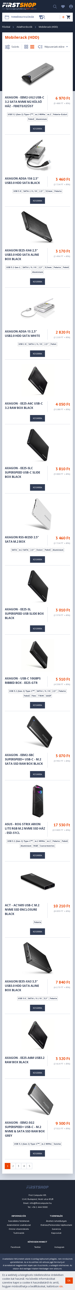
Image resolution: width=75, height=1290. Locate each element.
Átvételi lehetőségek (56, 1221)
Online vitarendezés (19, 1229)
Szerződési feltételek (18, 1221)
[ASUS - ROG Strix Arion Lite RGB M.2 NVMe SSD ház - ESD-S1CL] (37, 801)
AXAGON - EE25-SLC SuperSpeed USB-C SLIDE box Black (22, 472)
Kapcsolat (56, 1233)
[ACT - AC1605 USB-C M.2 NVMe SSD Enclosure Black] (38, 881)
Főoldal (6, 26)
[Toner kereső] (42, 17)
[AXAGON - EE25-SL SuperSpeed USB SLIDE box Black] (37, 586)
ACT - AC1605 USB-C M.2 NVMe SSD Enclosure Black (22, 909)
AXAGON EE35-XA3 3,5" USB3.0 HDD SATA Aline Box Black (22, 985)
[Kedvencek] (61, 6)
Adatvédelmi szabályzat (19, 1225)
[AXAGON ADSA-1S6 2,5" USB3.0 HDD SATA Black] (38, 155)
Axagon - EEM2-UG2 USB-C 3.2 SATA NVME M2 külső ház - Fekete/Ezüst (24, 101)
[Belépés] (69, 6)
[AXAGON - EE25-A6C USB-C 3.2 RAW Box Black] (37, 380)
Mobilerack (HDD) (48, 26)
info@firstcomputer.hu (41, 1203)
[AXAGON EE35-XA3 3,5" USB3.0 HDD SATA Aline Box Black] (38, 958)
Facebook (15, 1247)
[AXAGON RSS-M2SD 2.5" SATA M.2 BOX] (38, 514)
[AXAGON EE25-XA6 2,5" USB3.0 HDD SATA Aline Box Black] (37, 227)
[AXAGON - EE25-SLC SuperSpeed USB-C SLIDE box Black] (38, 445)
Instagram (59, 1247)
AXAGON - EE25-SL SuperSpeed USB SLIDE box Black (24, 613)
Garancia (56, 1229)
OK (69, 1280)
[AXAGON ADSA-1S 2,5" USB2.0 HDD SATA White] (38, 308)
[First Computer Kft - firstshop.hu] (21, 6)
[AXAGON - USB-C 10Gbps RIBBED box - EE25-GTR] (37, 655)
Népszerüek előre (54, 46)
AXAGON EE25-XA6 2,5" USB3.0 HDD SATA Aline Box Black (22, 254)
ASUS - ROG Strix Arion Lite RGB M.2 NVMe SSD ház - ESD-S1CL (25, 828)
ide (61, 1286)
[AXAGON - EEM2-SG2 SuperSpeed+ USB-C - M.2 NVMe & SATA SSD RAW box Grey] (37, 1099)
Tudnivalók (18, 1233)
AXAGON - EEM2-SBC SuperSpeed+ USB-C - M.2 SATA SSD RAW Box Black (24, 759)
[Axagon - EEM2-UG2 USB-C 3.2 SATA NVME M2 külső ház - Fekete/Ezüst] (38, 74)
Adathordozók (24, 26)
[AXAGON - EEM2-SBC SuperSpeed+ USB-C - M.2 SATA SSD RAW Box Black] (38, 731)
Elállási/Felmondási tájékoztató (56, 1225)
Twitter (37, 1247)
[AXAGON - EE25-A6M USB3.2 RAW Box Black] (37, 1034)
